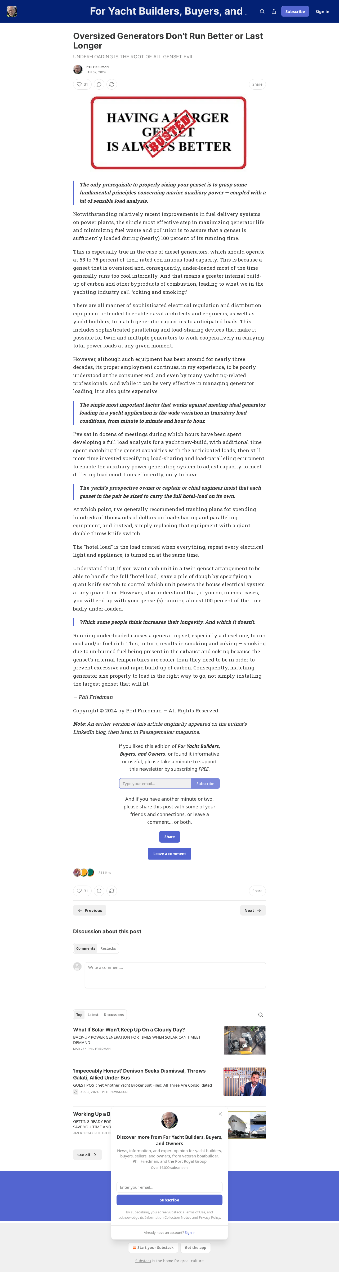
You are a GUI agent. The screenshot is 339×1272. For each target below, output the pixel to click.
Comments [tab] (85, 948)
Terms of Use (195, 1212)
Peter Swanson (115, 1092)
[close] (220, 1114)
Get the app (195, 1247)
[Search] (262, 11)
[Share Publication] (274, 11)
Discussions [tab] (114, 1014)
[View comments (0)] (99, 84)
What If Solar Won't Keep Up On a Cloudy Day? (129, 1030)
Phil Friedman (97, 67)
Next (249, 910)
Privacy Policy (209, 1217)
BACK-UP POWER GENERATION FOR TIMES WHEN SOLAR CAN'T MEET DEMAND (136, 1039)
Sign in (322, 11)
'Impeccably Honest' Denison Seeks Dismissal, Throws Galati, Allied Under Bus (139, 1074)
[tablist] (96, 948)
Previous (93, 910)
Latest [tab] (93, 1014)
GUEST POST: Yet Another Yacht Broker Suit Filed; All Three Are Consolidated (142, 1085)
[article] (169, 1042)
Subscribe (295, 11)
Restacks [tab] (108, 948)
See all (83, 1154)
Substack (143, 1260)
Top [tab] (79, 1014)
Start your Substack (155, 1247)
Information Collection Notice (168, 1217)
